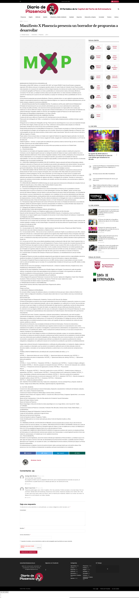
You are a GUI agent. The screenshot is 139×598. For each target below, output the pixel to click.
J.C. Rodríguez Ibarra (114, 67)
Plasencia (23, 17)
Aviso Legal (95, 588)
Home (21, 21)
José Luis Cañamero (114, 76)
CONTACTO (115, 1)
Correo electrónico (25, 534)
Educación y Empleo (90, 17)
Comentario (23, 510)
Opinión (45, 17)
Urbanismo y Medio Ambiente (58, 17)
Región (31, 17)
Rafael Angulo (115, 106)
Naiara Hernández (98, 106)
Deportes (79, 17)
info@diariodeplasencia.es (31, 569)
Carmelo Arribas (98, 56)
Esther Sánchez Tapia (114, 57)
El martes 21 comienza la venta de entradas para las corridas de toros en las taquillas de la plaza (108, 229)
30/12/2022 (34, 34)
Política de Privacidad (105, 588)
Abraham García (25, 34)
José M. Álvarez (98, 76)
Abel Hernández (98, 47)
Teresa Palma (98, 115)
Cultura (116, 17)
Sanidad (71, 17)
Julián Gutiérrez (98, 96)
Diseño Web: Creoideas (25, 588)
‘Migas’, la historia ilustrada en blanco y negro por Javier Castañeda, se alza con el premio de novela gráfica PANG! (106, 186)
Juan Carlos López (98, 87)
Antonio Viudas (115, 47)
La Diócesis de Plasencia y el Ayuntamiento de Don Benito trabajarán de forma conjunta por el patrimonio (106, 167)
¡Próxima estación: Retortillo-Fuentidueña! (104, 173)
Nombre (22, 528)
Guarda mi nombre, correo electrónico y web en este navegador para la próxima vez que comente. (46, 541)
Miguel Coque (114, 96)
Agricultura (73, 565)
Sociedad (101, 17)
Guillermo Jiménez (98, 66)
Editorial (38, 17)
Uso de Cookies (115, 588)
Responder (28, 483)
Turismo (109, 17)
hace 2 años (41, 476)
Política (85, 567)
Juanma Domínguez (115, 86)
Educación (73, 573)
